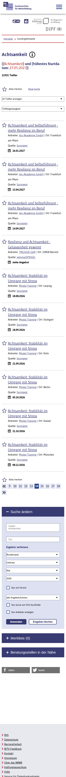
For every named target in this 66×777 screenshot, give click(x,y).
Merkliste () (20, 638)
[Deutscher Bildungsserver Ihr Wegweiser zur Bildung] (47, 21)
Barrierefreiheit (13, 744)
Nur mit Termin (18, 587)
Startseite (8, 38)
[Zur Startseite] (17, 6)
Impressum (10, 757)
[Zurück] (4, 486)
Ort (10, 539)
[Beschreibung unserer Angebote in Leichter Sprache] (26, 21)
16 (47, 486)
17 (53, 486)
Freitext (11, 526)
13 (31, 486)
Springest (22, 145)
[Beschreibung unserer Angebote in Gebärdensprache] (16, 21)
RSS (6, 735)
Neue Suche (34, 89)
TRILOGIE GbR (27, 252)
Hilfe (7, 771)
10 (15, 486)
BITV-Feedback (13, 748)
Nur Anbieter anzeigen (22, 612)
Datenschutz (11, 739)
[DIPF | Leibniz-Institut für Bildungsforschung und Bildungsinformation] (54, 29)
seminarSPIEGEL (26, 257)
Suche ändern (21, 512)
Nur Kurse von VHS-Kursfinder (26, 605)
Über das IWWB (13, 762)
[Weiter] (4, 492)
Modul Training (27, 285)
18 (58, 486)
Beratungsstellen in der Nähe (33, 652)
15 (42, 486)
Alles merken (15, 479)
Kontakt (8, 753)
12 (25, 486)
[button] (59, 7)
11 (20, 486)
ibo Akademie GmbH (31, 135)
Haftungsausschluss (15, 767)
